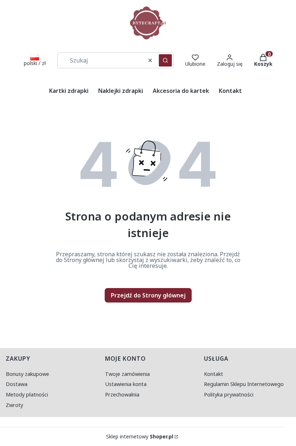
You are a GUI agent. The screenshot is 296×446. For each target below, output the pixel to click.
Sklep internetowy (139, 436)
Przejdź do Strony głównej (148, 295)
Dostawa (16, 384)
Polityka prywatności (228, 394)
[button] (165, 60)
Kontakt (213, 373)
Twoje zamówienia (127, 373)
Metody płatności (27, 394)
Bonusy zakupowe (27, 373)
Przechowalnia (122, 394)
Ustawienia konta (126, 384)
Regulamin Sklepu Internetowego (244, 384)
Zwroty (14, 405)
